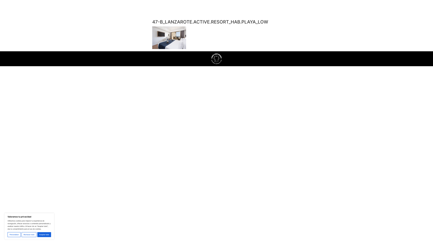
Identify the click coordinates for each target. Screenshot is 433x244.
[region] (29, 226)
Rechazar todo (29, 235)
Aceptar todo (44, 235)
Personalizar (14, 235)
